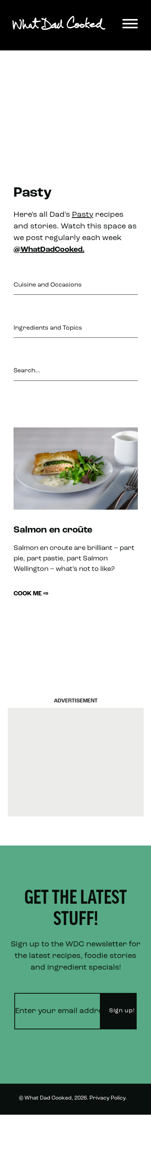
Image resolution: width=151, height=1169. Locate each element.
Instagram (118, 1155)
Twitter (122, 1126)
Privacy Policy (107, 1098)
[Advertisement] (75, 104)
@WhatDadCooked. (49, 250)
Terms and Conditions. (48, 1127)
